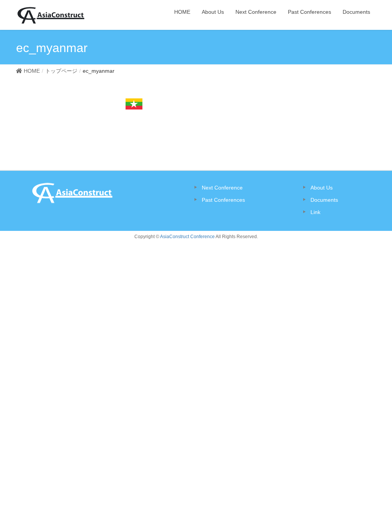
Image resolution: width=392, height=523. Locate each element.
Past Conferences (223, 200)
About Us (321, 188)
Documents (324, 200)
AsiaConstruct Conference (187, 236)
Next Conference (222, 188)
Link (315, 212)
